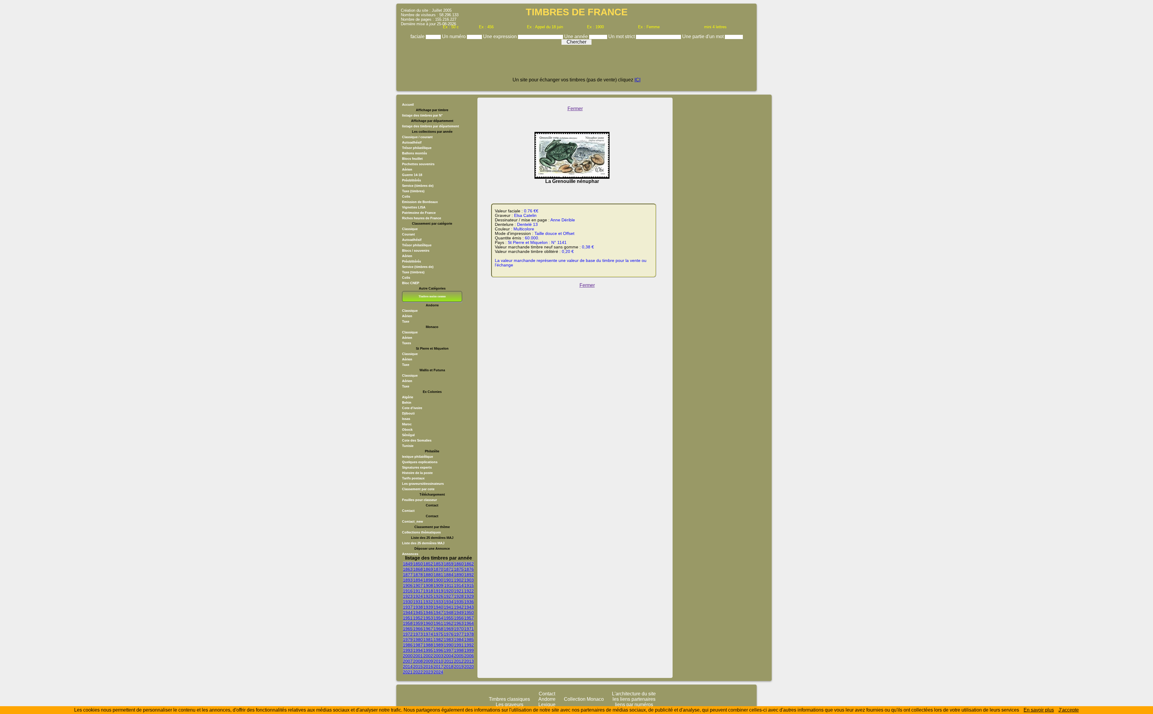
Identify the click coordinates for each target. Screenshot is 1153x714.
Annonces (410, 554)
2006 (469, 655)
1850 (418, 563)
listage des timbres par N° (422, 115)
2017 (438, 666)
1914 (459, 585)
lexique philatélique (417, 456)
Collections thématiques (421, 532)
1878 (418, 574)
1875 (459, 569)
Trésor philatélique (416, 148)
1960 (428, 623)
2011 (448, 661)
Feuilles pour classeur (419, 500)
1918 (428, 590)
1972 (408, 634)
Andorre (546, 699)
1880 (428, 574)
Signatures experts (417, 467)
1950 (469, 612)
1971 (469, 628)
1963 (459, 623)
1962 (448, 623)
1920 (448, 590)
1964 (469, 623)
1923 (408, 596)
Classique (410, 229)
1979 (408, 639)
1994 (418, 650)
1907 (418, 585)
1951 (408, 617)
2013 (469, 661)
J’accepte (1068, 709)
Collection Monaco (584, 699)
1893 (408, 580)
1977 (459, 634)
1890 (459, 574)
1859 (448, 563)
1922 (469, 590)
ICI (637, 79)
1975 (438, 634)
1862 (469, 563)
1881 (438, 574)
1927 (448, 596)
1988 (428, 645)
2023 (428, 672)
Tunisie (407, 446)
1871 (448, 569)
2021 (408, 672)
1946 (428, 612)
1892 (469, 574)
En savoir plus (1039, 709)
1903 (469, 580)
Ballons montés (414, 153)
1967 (428, 628)
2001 (418, 655)
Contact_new (412, 521)
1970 (459, 628)
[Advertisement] (576, 63)
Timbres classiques (509, 699)
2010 (438, 661)
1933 (438, 601)
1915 (469, 585)
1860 (459, 563)
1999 (469, 650)
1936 (469, 601)
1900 (438, 580)
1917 (418, 590)
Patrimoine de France (419, 212)
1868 (418, 569)
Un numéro (454, 36)
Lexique (546, 704)
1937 (408, 607)
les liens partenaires (634, 699)
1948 (448, 612)
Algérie (407, 397)
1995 (428, 650)
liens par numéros (634, 704)
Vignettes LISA (413, 207)
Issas (406, 419)
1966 (418, 628)
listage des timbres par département (430, 126)
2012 (459, 661)
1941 (448, 607)
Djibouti (408, 413)
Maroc (407, 424)
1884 (448, 574)
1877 (408, 574)
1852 (428, 563)
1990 (448, 645)
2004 (448, 655)
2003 (438, 655)
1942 (459, 607)
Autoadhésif (412, 142)
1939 (428, 607)
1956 (459, 617)
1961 (438, 623)
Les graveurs (509, 704)
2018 (448, 666)
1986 (408, 645)
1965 (408, 628)
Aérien (407, 169)
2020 (469, 666)
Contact (408, 510)
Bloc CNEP (410, 283)
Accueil (408, 104)
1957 (469, 617)
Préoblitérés (411, 180)
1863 (408, 569)
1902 (459, 580)
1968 (438, 628)
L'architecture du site (634, 693)
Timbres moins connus (432, 296)
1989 (438, 645)
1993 (408, 650)
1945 (418, 612)
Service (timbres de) (418, 185)
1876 (469, 569)
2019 (459, 666)
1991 (459, 645)
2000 (408, 655)
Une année (576, 36)
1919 (438, 590)
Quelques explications (419, 462)
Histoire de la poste (417, 473)
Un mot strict (622, 36)
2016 (428, 666)
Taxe (405, 321)
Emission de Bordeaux (420, 202)
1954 (438, 617)
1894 (418, 580)
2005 (459, 655)
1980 (418, 639)
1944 (408, 612)
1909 (438, 585)
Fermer (575, 108)
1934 (448, 601)
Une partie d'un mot (703, 36)
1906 (408, 585)
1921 (459, 590)
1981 (428, 639)
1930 (408, 601)
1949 (459, 612)
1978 (469, 634)
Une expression (500, 36)
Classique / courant (417, 137)
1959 (418, 623)
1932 (428, 601)
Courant (408, 234)
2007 (408, 661)
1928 (459, 596)
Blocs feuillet (412, 158)
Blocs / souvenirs (415, 250)
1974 (428, 634)
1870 (438, 569)
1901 (448, 580)
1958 (408, 623)
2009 (428, 661)
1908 (428, 585)
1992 (469, 645)
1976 (448, 634)
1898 (428, 580)
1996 (438, 650)
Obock (407, 429)
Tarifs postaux (413, 478)
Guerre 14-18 (412, 175)
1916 (408, 590)
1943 (469, 607)
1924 (418, 596)
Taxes (406, 343)
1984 (459, 639)
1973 (418, 634)
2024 (438, 672)
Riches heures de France (421, 218)
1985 (469, 639)
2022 (418, 672)
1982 (438, 639)
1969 (448, 628)
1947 (438, 612)
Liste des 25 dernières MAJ (423, 543)
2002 (428, 655)
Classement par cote (418, 489)
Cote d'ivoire (412, 408)
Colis (406, 196)
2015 (418, 666)
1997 (448, 650)
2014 (408, 666)
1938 (418, 607)
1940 (438, 607)
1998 (459, 650)
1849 (408, 563)
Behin (406, 402)
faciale (418, 36)
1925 (428, 596)
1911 (448, 585)
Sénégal (408, 435)
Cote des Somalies (416, 440)
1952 (418, 617)
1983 (448, 639)
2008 (418, 661)
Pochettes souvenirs (418, 164)
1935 (459, 601)
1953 (428, 617)
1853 (438, 563)
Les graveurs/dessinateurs (423, 483)
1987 (418, 645)
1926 (438, 596)
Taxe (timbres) (413, 191)
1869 (428, 569)
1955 (448, 617)
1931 (418, 601)
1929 (469, 596)
